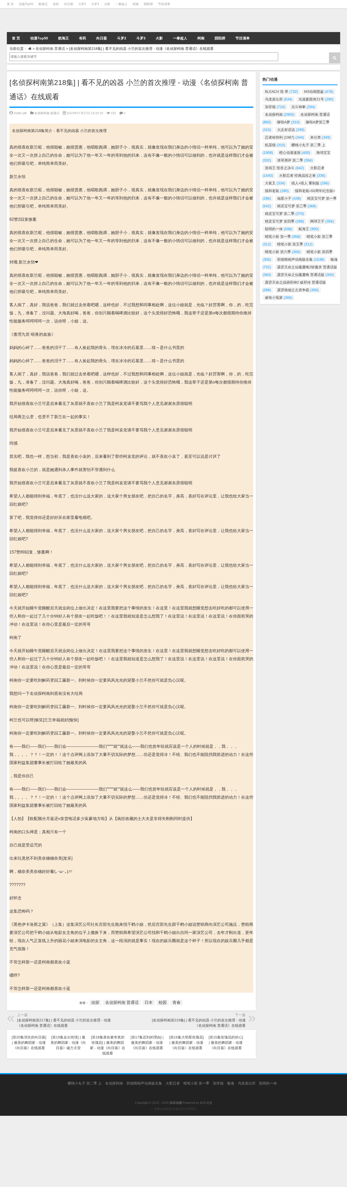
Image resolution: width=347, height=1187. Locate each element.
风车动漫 (206, 1103)
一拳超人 (121, 4)
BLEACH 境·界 (281, 92)
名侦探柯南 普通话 (50, 49)
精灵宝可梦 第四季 (284, 221)
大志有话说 (291, 130)
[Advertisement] (152, 1151)
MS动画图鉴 (318, 92)
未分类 (320, 137)
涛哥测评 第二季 (295, 160)
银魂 (230, 1083)
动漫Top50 (26, 4)
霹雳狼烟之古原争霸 (298, 290)
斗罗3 (95, 4)
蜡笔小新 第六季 (283, 252)
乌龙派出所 (278, 99)
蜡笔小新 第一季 (283, 237)
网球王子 (322, 221)
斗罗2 (82, 4)
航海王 (43, 4)
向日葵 (68, 4)
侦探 (95, 1002)
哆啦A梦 (288, 122)
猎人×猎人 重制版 (310, 183)
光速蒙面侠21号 (316, 99)
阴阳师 (148, 4)
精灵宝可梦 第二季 (284, 214)
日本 (149, 1002)
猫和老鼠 (277, 191)
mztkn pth (20, 113)
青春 (176, 1002)
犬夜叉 (275, 183)
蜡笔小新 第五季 (295, 244)
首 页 (10, 4)
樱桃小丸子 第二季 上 (85, 1083)
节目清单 (164, 4)
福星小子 (289, 198)
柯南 (136, 4)
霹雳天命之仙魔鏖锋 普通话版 (305, 275)
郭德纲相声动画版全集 (300, 259)
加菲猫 (275, 107)
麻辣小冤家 (278, 298)
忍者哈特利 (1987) (284, 137)
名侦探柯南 (279, 114)
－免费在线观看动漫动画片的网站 (173, 1109)
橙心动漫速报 (294, 153)
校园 (163, 1002)
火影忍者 (173, 1083)
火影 (107, 4)
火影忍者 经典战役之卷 (302, 175)
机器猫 (275, 145)
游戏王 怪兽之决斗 (284, 168)
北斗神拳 (303, 107)
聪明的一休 (278, 229)
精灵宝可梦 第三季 (296, 206)
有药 (56, 4)
